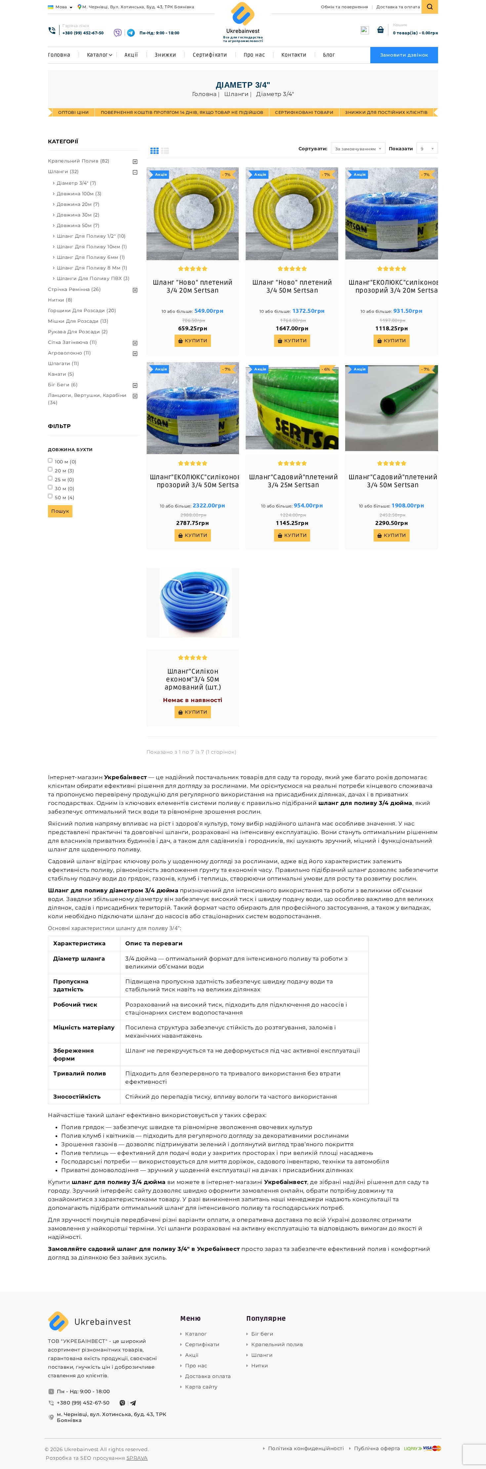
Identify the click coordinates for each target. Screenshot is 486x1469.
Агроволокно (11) (69, 353)
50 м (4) (64, 497)
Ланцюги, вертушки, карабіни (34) (87, 398)
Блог (329, 55)
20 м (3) (64, 471)
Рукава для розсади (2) (78, 332)
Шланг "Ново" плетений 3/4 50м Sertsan (292, 287)
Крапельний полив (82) (79, 161)
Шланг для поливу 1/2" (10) (91, 236)
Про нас (254, 55)
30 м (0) (64, 489)
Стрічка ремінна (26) (74, 289)
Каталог (97, 55)
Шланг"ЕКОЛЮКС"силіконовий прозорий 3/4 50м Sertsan (200, 481)
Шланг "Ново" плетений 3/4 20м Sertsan (193, 287)
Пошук (60, 511)
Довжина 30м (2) (78, 215)
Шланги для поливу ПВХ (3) (93, 278)
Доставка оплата (208, 1376)
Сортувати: (313, 149)
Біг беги (262, 1334)
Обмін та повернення (344, 6)
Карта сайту (201, 1387)
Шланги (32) (63, 171)
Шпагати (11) (63, 363)
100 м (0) (66, 462)
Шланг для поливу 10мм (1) (92, 247)
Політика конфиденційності (306, 1448)
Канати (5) (61, 374)
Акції (131, 55)
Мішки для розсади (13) (78, 321)
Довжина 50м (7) (78, 225)
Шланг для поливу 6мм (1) (91, 257)
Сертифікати (210, 55)
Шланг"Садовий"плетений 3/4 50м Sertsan (392, 481)
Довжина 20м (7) (78, 204)
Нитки (259, 1366)
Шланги (261, 1355)
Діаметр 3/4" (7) (77, 183)
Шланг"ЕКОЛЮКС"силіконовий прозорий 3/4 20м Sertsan (398, 287)
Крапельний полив (277, 1345)
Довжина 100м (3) (79, 194)
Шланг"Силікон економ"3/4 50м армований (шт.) (193, 679)
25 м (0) (64, 480)
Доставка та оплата (398, 6)
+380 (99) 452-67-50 (83, 32)
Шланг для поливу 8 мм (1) (92, 268)
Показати (401, 149)
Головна (59, 55)
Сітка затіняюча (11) (72, 342)
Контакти (293, 55)
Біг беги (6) (63, 385)
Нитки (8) (60, 300)
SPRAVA (137, 1458)
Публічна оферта (377, 1448)
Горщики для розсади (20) (82, 310)
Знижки (165, 55)
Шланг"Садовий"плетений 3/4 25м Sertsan (293, 481)
